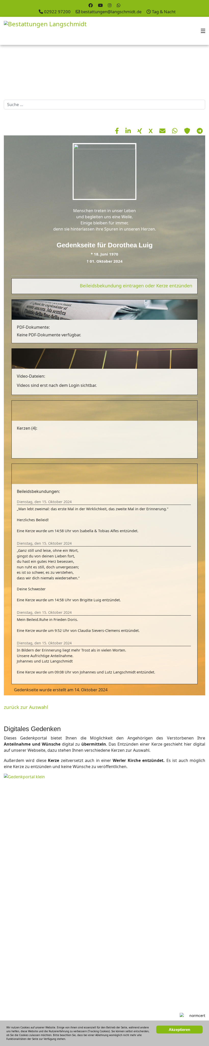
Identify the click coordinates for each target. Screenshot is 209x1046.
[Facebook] (90, 5)
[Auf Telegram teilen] (200, 130)
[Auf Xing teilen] (140, 130)
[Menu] (203, 31)
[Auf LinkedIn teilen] (128, 130)
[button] (193, 71)
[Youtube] (100, 5)
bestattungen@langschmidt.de (111, 12)
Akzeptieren (179, 1029)
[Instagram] (110, 5)
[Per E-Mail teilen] (163, 130)
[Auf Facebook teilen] (117, 130)
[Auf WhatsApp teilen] (175, 130)
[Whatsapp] (119, 5)
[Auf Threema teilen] (188, 130)
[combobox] (104, 104)
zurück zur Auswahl (26, 707)
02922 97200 (57, 12)
